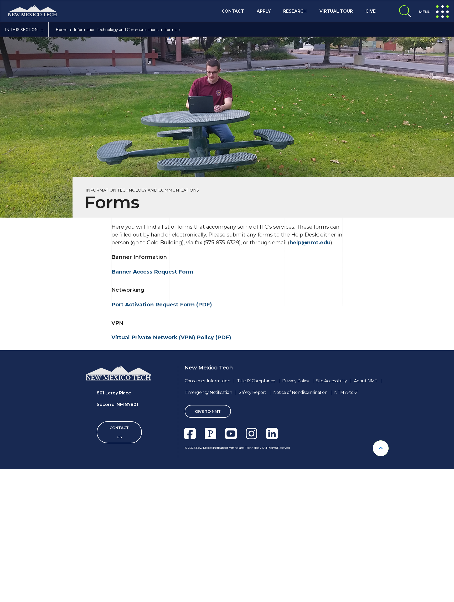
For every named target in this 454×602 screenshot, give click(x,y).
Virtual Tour (336, 11)
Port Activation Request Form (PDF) (161, 304)
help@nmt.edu (310, 242)
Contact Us (119, 432)
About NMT (366, 380)
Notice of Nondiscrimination (300, 392)
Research (295, 11)
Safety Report (252, 392)
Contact (233, 11)
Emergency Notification (208, 392)
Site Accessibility (331, 380)
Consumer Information (207, 380)
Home (62, 29)
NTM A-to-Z (346, 392)
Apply (264, 11)
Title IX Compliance (256, 380)
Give (370, 11)
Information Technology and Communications (116, 29)
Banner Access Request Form (153, 272)
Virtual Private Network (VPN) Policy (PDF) (171, 337)
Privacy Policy (295, 380)
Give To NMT (208, 411)
